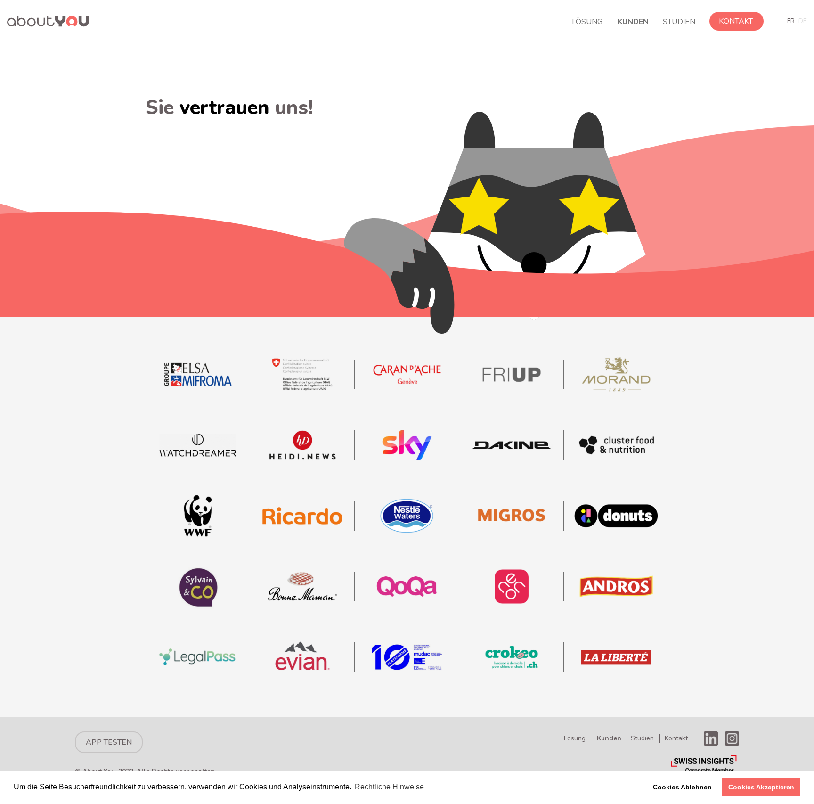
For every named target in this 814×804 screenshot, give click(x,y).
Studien (679, 21)
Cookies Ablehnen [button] (682, 787)
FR (791, 20)
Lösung (587, 21)
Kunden (633, 21)
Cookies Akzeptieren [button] (761, 787)
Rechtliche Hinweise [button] (389, 787)
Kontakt (736, 21)
